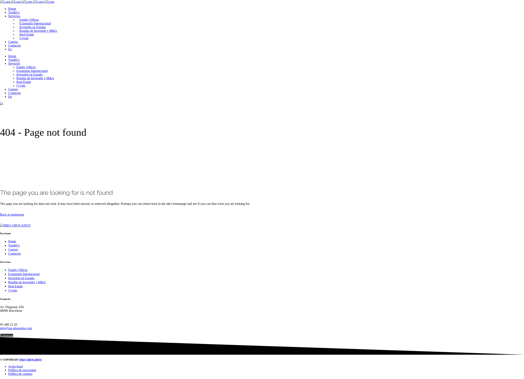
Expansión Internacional (24, 274)
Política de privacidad (22, 370)
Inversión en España (21, 278)
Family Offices (17, 270)
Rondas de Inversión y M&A (27, 282)
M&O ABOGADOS (30, 359)
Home (12, 241)
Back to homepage (12, 214)
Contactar (14, 253)
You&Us (14, 245)
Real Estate (15, 286)
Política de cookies (20, 374)
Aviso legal (15, 366)
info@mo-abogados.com (16, 328)
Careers (13, 249)
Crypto (12, 290)
